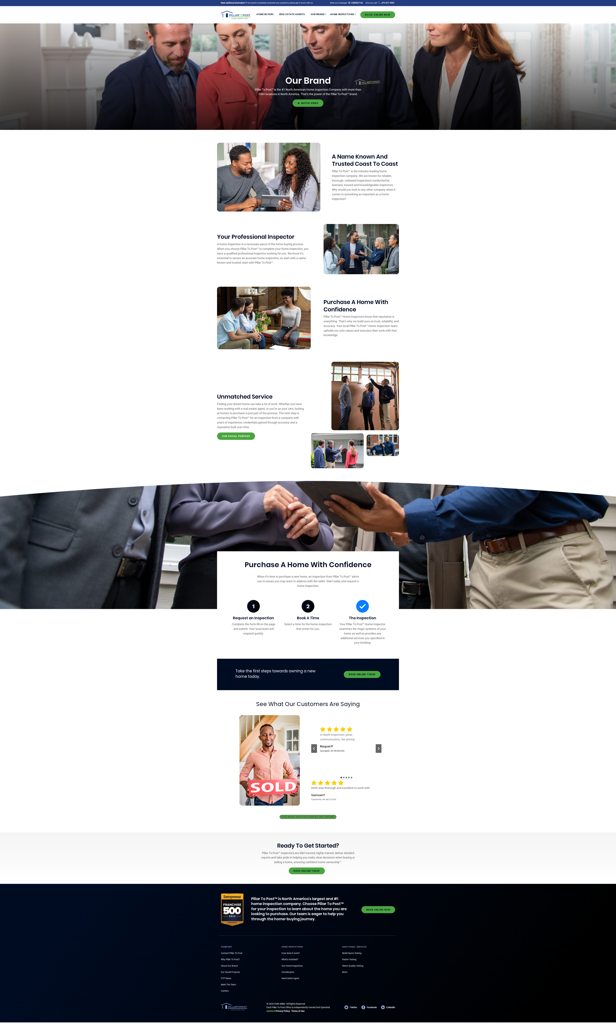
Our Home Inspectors (292, 966)
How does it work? (291, 953)
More (344, 972)
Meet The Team (228, 984)
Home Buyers (265, 14)
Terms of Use (298, 1011)
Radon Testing (349, 959)
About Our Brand (229, 966)
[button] (308, 103)
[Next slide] (378, 748)
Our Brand (318, 14)
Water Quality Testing (352, 966)
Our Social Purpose (230, 972)
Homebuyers (288, 972)
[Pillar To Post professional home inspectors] (236, 14)
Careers (225, 991)
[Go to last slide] (314, 748)
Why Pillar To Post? (230, 959)
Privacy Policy (278, 1011)
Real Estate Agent (290, 978)
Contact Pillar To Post (231, 953)
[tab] (341, 777)
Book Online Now (377, 15)
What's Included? (290, 959)
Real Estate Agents (292, 14)
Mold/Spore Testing (352, 953)
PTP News (226, 978)
